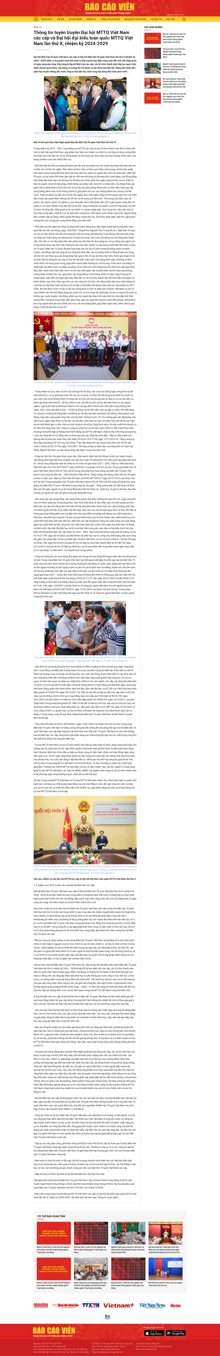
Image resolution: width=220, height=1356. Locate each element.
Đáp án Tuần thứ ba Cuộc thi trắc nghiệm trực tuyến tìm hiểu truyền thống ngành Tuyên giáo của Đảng (174, 38)
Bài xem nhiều (153, 27)
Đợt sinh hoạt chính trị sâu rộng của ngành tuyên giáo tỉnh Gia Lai (165, 1284)
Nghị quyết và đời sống (135, 19)
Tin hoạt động (75, 19)
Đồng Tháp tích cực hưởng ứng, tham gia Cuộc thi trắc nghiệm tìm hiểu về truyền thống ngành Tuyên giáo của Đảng (90, 1285)
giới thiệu (170, 19)
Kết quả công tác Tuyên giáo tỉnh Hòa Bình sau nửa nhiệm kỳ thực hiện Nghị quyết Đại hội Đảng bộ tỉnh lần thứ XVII (174, 83)
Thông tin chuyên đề (110, 19)
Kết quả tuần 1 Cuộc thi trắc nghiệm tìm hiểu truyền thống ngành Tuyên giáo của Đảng (127, 1285)
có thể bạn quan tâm (51, 1216)
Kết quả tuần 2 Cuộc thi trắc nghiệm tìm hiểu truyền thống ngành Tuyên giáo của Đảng (174, 53)
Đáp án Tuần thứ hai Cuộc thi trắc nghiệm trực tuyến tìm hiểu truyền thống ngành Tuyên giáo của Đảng (174, 98)
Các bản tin (156, 19)
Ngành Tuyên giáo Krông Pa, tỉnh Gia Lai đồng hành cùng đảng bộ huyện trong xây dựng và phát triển (174, 68)
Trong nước (46, 19)
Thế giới (60, 19)
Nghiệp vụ (91, 19)
